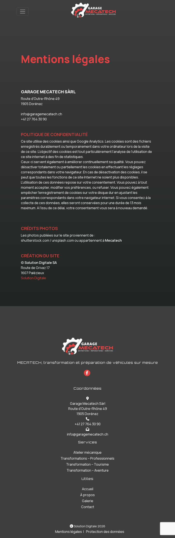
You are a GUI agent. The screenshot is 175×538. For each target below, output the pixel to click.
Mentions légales (68, 531)
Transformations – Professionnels (87, 458)
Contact (87, 506)
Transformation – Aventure (88, 470)
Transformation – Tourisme (87, 464)
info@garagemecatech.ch (87, 434)
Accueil (87, 489)
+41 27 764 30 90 (88, 424)
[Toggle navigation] (23, 11)
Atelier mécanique (87, 452)
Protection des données (105, 531)
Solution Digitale (33, 278)
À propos (87, 495)
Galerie (87, 501)
